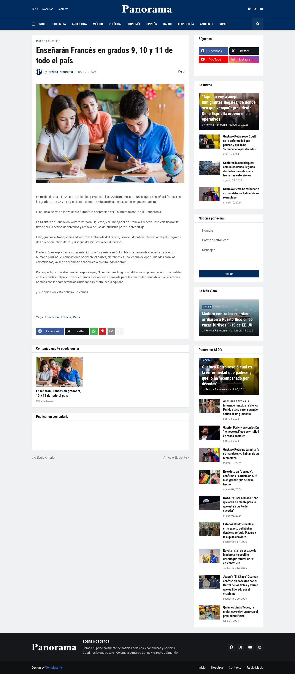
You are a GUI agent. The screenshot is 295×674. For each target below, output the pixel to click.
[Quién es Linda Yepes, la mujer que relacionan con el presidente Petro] (209, 612)
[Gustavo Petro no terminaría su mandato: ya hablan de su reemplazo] (209, 194)
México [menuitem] (98, 24)
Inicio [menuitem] (42, 24)
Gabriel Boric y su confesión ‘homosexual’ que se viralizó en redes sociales (241, 432)
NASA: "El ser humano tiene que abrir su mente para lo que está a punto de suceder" (240, 504)
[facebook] (249, 9)
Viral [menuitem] (223, 24)
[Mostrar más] (120, 331)
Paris (76, 317)
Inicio (35, 9)
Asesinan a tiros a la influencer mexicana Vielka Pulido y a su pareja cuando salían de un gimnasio (240, 407)
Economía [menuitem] (133, 24)
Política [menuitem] (115, 24)
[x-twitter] (255, 9)
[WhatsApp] (94, 331)
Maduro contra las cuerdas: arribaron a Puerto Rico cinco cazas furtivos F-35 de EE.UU (227, 319)
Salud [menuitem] (167, 24)
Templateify (53, 667)
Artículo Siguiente (175, 457)
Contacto (62, 9)
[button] (35, 24)
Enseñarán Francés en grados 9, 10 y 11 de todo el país (58, 393)
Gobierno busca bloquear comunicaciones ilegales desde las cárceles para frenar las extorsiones (239, 169)
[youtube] (261, 9)
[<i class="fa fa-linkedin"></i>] (244, 68)
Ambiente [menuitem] (206, 24)
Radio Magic (255, 667)
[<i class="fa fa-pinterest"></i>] (213, 68)
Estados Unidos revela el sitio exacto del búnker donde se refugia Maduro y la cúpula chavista (240, 530)
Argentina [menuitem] (79, 24)
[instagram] (259, 647)
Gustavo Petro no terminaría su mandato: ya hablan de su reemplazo (241, 193)
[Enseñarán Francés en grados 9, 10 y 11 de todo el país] (59, 372)
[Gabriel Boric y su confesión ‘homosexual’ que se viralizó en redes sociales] (209, 433)
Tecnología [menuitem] (186, 24)
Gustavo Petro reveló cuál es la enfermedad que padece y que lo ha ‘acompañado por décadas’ (239, 142)
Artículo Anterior (45, 457)
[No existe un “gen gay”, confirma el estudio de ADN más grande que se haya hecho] (209, 477)
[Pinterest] (102, 331)
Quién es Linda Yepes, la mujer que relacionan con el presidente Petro (240, 611)
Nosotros (47, 9)
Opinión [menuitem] (151, 24)
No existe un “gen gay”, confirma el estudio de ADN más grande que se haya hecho (240, 478)
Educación (53, 40)
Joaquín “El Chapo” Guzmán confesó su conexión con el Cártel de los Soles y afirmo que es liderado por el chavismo (240, 585)
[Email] (111, 331)
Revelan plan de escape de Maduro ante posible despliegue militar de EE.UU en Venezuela (241, 557)
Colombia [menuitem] (59, 24)
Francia (66, 317)
